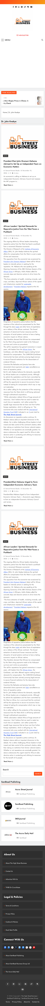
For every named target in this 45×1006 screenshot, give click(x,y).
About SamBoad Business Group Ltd (18, 964)
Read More (8, 185)
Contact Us (9, 871)
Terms (8, 1002)
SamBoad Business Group (30, 998)
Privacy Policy (10, 914)
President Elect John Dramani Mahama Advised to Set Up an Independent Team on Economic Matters (22, 164)
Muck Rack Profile (11, 930)
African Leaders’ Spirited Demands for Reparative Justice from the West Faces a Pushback (21, 229)
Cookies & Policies (12, 922)
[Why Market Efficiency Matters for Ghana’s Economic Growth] (37, 100)
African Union (8, 271)
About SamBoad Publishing (15, 955)
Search (6, 769)
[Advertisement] (22, 65)
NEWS (5, 156)
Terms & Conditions (12, 906)
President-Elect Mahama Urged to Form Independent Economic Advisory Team (21, 483)
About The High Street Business (16, 863)
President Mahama (20, 286)
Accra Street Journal (24, 789)
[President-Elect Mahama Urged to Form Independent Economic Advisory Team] (22, 463)
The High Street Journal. (13, 414)
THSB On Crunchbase (13, 887)
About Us (27, 1002)
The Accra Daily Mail (24, 833)
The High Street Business (29, 996)
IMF (16, 412)
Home (5, 112)
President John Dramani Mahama (14, 261)
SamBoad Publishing (24, 804)
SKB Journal (20, 818)
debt (27, 367)
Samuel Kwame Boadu (12, 170)
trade (17, 327)
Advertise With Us (12, 879)
